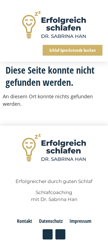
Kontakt (24, 221)
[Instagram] (48, 234)
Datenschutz (51, 221)
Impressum (80, 221)
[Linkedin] (60, 234)
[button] (11, 50)
